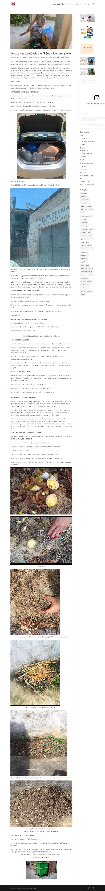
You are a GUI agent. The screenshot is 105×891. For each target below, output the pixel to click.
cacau (82, 213)
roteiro (89, 281)
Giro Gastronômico (86, 163)
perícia (91, 268)
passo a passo (85, 265)
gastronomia (84, 239)
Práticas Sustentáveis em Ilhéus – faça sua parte (40, 53)
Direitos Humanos (86, 154)
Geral (82, 160)
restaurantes (84, 278)
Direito (70, 4)
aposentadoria (85, 200)
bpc (82, 209)
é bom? (83, 294)
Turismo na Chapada (87, 184)
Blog (30, 57)
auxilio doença (85, 203)
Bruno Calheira (31, 888)
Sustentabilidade (59, 4)
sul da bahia (84, 288)
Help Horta (51, 57)
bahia (82, 206)
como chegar (84, 226)
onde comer (84, 252)
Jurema (15, 57)
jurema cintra (85, 249)
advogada (84, 193)
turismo (83, 291)
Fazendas (83, 157)
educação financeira (86, 236)
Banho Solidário (15, 392)
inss (87, 242)
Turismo (77, 4)
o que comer (84, 255)
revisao (83, 281)
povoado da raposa (86, 271)
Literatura (83, 169)
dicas (89, 232)
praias (82, 275)
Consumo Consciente (40, 57)
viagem (89, 291)
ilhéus (82, 242)
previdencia (90, 275)
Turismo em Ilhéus (62, 57)
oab (92, 249)
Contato (87, 4)
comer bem (84, 222)
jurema (89, 245)
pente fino (84, 268)
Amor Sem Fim (15, 388)
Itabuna (83, 245)
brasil (86, 209)
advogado (84, 196)
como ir (91, 229)
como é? (83, 232)
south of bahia (85, 285)
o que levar (84, 262)
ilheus (92, 239)
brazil (91, 209)
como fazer (84, 229)
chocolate (83, 219)
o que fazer (84, 258)
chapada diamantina (87, 216)
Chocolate (83, 138)
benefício (88, 206)
